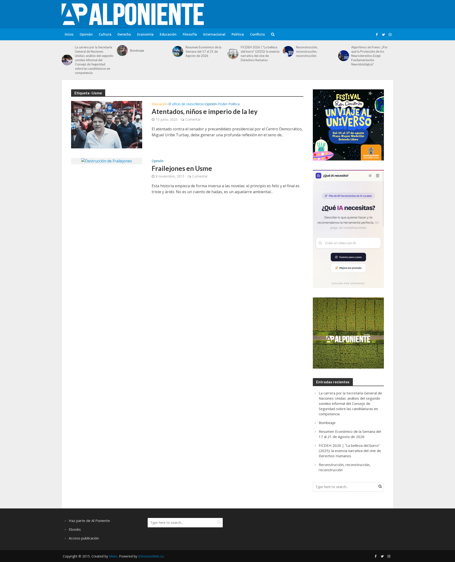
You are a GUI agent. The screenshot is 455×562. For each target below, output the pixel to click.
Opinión (86, 34)
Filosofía (190, 34)
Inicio (69, 34)
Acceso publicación (84, 538)
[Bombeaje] (122, 50)
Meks (113, 556)
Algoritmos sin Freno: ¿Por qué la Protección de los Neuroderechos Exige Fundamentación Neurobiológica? (369, 55)
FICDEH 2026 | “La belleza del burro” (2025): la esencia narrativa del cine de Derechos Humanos (260, 53)
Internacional (214, 34)
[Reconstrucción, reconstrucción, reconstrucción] (288, 51)
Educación (168, 34)
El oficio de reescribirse (186, 104)
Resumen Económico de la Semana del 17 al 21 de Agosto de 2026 (203, 51)
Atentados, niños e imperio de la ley (205, 111)
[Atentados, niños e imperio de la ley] (106, 124)
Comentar (193, 119)
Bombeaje (137, 50)
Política (238, 34)
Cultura (105, 34)
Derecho (124, 34)
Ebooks (75, 529)
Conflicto (257, 34)
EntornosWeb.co (151, 556)
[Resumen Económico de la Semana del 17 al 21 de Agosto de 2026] (177, 51)
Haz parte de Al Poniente (89, 520)
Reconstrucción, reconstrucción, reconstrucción (307, 51)
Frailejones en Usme (182, 168)
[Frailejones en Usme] (106, 160)
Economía (145, 34)
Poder (222, 104)
